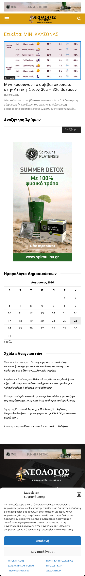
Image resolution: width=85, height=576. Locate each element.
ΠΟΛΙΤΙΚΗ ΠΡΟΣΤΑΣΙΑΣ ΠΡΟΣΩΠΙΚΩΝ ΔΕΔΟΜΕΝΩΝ (59, 565)
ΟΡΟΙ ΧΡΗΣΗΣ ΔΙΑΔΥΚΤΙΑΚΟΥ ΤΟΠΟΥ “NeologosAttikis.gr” (21, 565)
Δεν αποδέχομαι (42, 552)
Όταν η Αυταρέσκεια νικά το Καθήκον (46, 426)
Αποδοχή (42, 541)
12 (31, 313)
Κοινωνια (9, 77)
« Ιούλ (8, 342)
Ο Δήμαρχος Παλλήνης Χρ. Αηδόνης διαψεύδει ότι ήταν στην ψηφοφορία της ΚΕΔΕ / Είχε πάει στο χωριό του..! (40, 413)
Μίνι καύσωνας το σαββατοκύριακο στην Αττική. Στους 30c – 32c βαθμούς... (42, 87)
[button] (79, 495)
